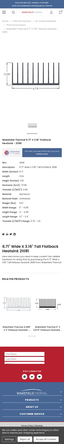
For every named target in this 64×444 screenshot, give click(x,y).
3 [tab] (34, 336)
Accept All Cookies (46, 439)
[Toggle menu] (4, 12)
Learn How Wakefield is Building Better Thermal (32, 5)
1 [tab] (29, 336)
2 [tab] (32, 336)
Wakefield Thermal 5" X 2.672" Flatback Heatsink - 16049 (47, 330)
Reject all (25, 439)
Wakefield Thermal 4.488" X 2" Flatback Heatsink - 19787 (17, 330)
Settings (9, 439)
